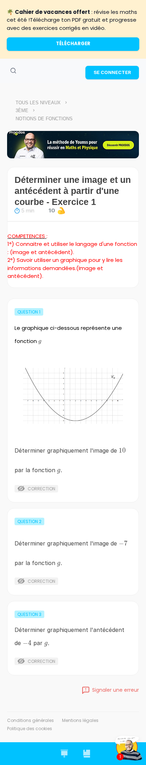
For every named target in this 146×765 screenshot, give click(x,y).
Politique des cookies (29, 729)
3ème (22, 110)
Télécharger (73, 43)
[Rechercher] (13, 71)
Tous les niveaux (38, 102)
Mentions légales (80, 720)
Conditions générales (30, 720)
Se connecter (112, 72)
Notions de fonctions (44, 118)
